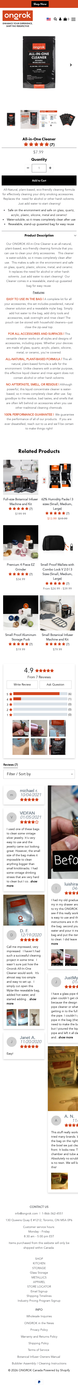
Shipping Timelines (39, 1296)
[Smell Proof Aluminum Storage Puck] (20, 612)
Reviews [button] (10, 765)
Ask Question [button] (55, 685)
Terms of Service (39, 1350)
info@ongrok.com (26, 1213)
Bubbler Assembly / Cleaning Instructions (39, 1363)
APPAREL (39, 1282)
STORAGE (39, 1268)
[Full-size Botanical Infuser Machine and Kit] (20, 477)
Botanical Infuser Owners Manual (39, 1357)
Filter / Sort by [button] (19, 774)
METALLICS (39, 1277)
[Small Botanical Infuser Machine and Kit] (57, 612)
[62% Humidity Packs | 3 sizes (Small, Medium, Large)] (57, 477)
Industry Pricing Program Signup (39, 1301)
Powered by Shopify (56, 1370)
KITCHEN (39, 1263)
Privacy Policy (39, 1330)
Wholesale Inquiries (39, 1316)
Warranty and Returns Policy (39, 1337)
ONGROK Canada (31, 1370)
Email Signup (39, 1291)
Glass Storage (39, 1273)
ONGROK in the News (39, 1323)
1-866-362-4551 (52, 1213)
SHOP (39, 1259)
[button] (20, 728)
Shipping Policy (39, 1343)
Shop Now (40, 4)
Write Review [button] (22, 685)
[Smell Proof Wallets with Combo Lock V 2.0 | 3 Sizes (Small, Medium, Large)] (57, 542)
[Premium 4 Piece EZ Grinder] (20, 542)
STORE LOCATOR (39, 1287)
